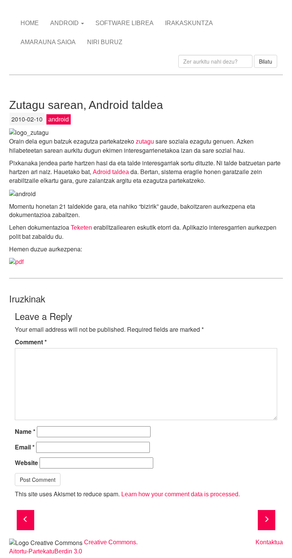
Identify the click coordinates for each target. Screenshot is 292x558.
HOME (30, 23)
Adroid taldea (111, 172)
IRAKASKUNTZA (189, 23)
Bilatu (265, 61)
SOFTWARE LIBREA (124, 23)
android (58, 119)
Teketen (81, 227)
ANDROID (65, 23)
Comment (31, 342)
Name (25, 431)
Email (25, 447)
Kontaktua (269, 542)
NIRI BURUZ (104, 42)
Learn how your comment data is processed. (180, 494)
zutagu (145, 141)
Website (26, 463)
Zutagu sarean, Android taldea (86, 105)
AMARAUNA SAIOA (48, 42)
